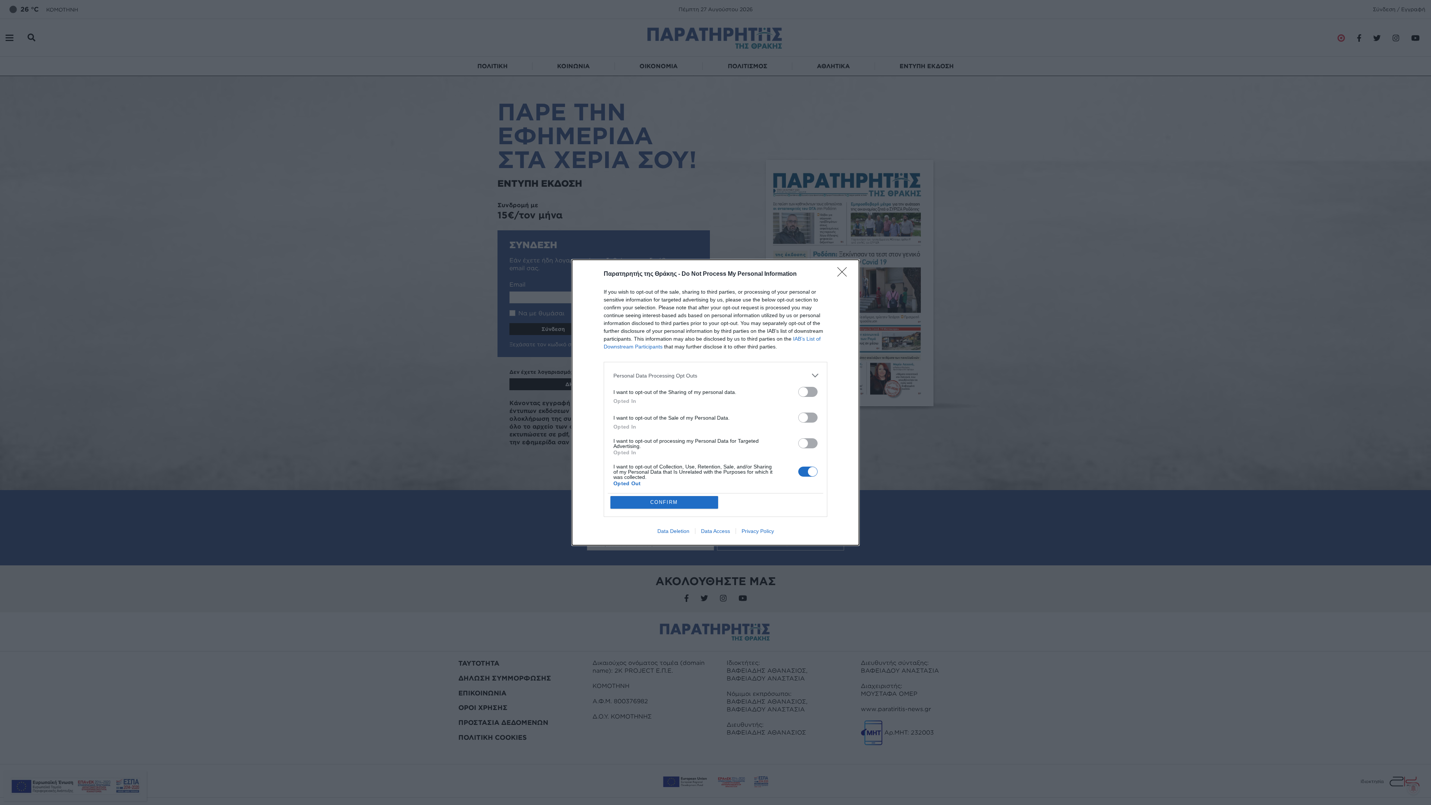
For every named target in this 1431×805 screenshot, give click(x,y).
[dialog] (715, 402)
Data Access (715, 531)
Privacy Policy (758, 531)
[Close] (844, 274)
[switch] (808, 392)
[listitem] (715, 375)
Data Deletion (673, 531)
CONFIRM (664, 502)
